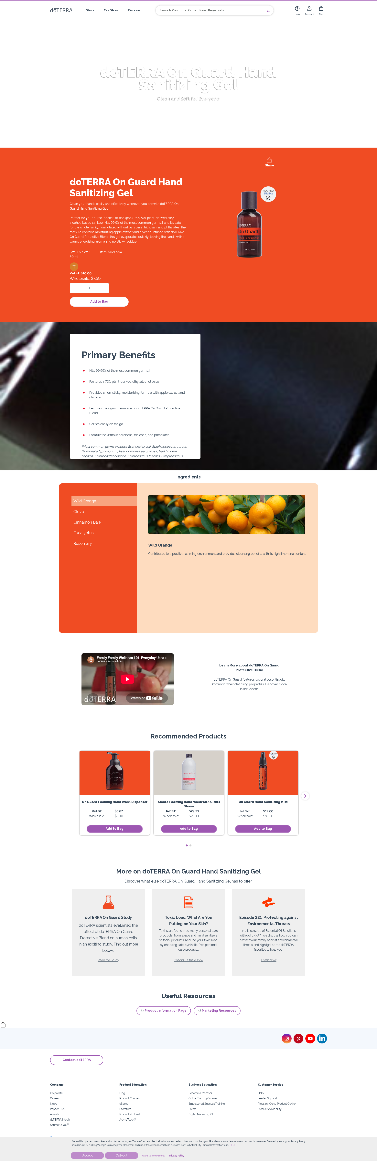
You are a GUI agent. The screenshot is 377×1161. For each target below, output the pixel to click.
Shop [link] (90, 10)
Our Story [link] (111, 10)
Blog (122, 1093)
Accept (87, 1155)
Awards (54, 1114)
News (53, 1103)
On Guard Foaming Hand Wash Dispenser (114, 802)
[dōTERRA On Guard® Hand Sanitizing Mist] (263, 773)
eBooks (123, 1103)
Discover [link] (134, 10)
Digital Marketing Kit (200, 1114)
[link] (297, 10)
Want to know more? (153, 1155)
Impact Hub (57, 1109)
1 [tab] (186, 845)
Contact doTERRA (77, 1060)
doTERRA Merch (60, 1119)
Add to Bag (99, 301)
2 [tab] (190, 845)
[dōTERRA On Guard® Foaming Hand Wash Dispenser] (115, 773)
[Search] (269, 10)
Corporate (56, 1093)
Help (261, 1093)
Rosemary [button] (82, 543)
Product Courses (129, 1098)
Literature (125, 1109)
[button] (74, 266)
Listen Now (268, 960)
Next (305, 796)
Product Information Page (166, 1010)
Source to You (59, 1124)
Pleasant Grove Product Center (277, 1103)
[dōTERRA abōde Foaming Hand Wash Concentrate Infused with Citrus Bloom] (189, 773)
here (232, 1145)
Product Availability (270, 1109)
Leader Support (267, 1098)
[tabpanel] (115, 793)
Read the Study (108, 960)
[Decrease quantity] (74, 288)
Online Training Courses (202, 1098)
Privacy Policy (176, 1155)
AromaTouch (127, 1119)
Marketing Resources (219, 1010)
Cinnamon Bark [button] (87, 522)
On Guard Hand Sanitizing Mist (263, 802)
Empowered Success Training (206, 1103)
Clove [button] (78, 511)
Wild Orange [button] (84, 501)
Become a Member (200, 1093)
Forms (192, 1109)
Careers (55, 1098)
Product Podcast (129, 1114)
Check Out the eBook (188, 960)
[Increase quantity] (105, 288)
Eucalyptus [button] (83, 532)
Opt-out (121, 1155)
